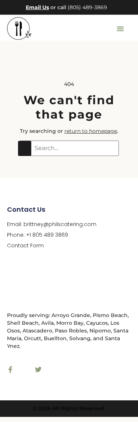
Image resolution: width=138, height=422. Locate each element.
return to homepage (90, 131)
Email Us (37, 7)
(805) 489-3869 (87, 7)
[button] (120, 28)
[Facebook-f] (10, 369)
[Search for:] (69, 148)
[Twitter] (38, 369)
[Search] (24, 148)
